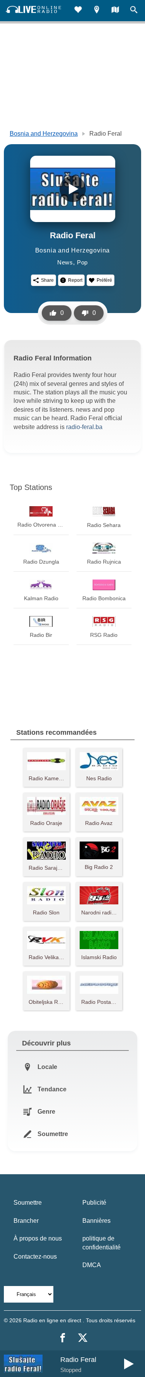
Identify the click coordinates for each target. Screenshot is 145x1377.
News (65, 262)
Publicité (94, 1202)
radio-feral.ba (84, 427)
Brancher (26, 1220)
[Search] (134, 10)
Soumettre (28, 1202)
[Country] (115, 10)
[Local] (96, 10)
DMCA (91, 1265)
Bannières (96, 1220)
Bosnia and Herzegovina (44, 133)
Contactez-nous (35, 1256)
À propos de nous (38, 1238)
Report (75, 280)
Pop (82, 262)
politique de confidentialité (101, 1242)
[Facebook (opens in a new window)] (62, 1337)
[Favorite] (78, 10)
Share (47, 280)
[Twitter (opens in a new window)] (82, 1337)
